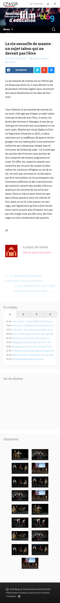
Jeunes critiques (40, 58)
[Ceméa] (10, 3)
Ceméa (11, 61)
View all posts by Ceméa (38, 252)
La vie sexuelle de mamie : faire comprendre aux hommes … (34, 288)
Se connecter (36, 3)
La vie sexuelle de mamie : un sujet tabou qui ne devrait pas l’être (28, 49)
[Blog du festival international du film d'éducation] (30, 16)
